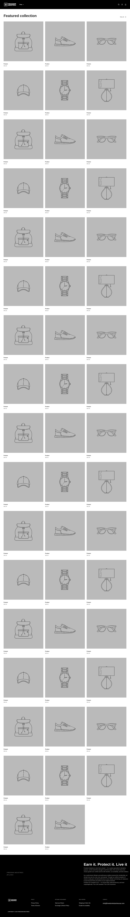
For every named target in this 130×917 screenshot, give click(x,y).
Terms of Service (35, 905)
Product (6, 64)
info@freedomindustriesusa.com (112, 903)
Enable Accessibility (84, 905)
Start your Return (59, 903)
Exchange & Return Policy (62, 905)
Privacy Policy (35, 903)
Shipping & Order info (84, 903)
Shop (20, 4)
